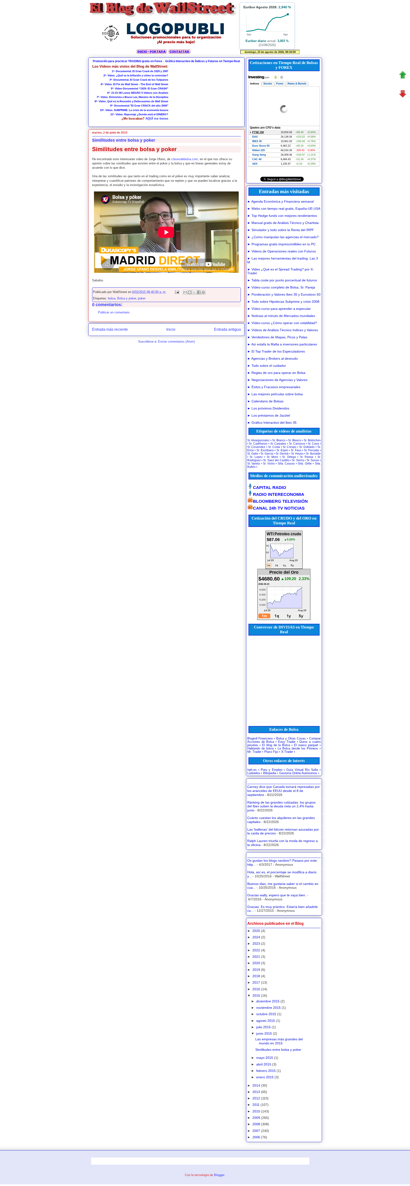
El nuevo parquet (306, 745)
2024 (256, 937)
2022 (256, 950)
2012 (256, 1098)
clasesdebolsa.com (184, 159)
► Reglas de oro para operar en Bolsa (276, 373)
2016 (256, 989)
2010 (256, 1111)
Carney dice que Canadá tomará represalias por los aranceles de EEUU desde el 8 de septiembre (283, 791)
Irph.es (252, 770)
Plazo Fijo (271, 751)
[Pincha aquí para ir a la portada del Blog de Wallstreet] (151, 53)
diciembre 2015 (268, 1001)
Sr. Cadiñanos (258, 443)
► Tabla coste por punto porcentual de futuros (282, 280)
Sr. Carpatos (278, 443)
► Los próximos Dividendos (268, 408)
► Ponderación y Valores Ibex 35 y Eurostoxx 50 (284, 294)
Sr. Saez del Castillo (276, 460)
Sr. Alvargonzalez (258, 440)
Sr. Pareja (306, 457)
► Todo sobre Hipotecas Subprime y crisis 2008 (283, 301)
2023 (256, 943)
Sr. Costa (274, 447)
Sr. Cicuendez (256, 447)
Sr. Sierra (298, 460)
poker (141, 298)
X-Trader (287, 751)
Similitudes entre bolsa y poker (278, 1049)
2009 (256, 1118)
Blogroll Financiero (260, 738)
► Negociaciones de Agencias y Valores (277, 380)
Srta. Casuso (286, 463)
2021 (256, 956)
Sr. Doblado (307, 447)
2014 (256, 1085)
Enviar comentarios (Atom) (176, 341)
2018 (256, 976)
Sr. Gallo (252, 453)
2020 (256, 963)
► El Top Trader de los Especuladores (276, 351)
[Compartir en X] (194, 292)
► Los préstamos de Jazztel (268, 415)
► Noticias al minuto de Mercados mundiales (281, 316)
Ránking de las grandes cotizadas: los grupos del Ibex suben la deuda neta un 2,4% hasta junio (281, 806)
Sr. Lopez (256, 457)
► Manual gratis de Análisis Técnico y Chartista (283, 223)
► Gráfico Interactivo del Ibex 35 (272, 422)
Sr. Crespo (290, 447)
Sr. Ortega (289, 457)
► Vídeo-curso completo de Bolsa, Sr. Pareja (281, 287)
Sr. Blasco (294, 440)
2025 (256, 931)
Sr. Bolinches (312, 440)
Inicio (170, 329)
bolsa (111, 298)
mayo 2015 (264, 1058)
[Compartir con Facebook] (198, 292)
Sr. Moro (272, 457)
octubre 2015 (266, 1014)
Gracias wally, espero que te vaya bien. (276, 895)
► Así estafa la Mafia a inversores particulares (282, 344)
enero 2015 (265, 1077)
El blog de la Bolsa (276, 745)
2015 (256, 995)
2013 (256, 1092)
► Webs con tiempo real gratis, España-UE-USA (283, 208)
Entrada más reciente (110, 329)
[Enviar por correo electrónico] (185, 292)
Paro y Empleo (271, 770)
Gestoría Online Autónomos (298, 773)
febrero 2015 (266, 1071)
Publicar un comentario (114, 312)
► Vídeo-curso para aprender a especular (279, 309)
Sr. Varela (253, 463)
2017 (256, 982)
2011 (256, 1105)
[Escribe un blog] (189, 292)
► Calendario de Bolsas (265, 401)
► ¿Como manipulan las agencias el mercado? (283, 237)
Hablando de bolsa (260, 748)
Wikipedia (269, 773)
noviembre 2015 (268, 1007)
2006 (256, 1137)
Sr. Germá (282, 453)
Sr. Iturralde (313, 453)
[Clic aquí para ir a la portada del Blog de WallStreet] (163, 17)
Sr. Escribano (265, 450)
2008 (256, 1124)
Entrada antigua (227, 329)
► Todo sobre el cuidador (266, 365)
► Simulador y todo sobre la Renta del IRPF (280, 230)
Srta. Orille (305, 463)
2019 (256, 970)
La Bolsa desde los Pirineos (298, 748)
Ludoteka (253, 773)
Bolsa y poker (126, 298)
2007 (256, 1131)
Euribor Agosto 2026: (267, 7)
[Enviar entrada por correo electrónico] (176, 292)
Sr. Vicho (269, 463)
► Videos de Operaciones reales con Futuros (281, 251)
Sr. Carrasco (297, 443)
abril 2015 (263, 1064)
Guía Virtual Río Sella (302, 770)
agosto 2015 (265, 1021)
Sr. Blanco (278, 440)
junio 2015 (264, 1033)
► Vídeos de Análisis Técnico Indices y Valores (282, 330)
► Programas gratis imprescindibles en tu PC (281, 244)
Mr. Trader (254, 751)
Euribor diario (256, 41)
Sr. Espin (282, 450)
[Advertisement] (204, 94)
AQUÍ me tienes (156, 118)
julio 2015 (263, 1027)
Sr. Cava (313, 443)
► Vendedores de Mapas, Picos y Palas (277, 337)
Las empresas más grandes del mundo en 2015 (279, 1041)
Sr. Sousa (313, 460)
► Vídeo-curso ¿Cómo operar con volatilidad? (282, 323)
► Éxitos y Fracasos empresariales (273, 387)
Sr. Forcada (311, 450)
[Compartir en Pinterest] (203, 292)
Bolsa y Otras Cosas (291, 738)
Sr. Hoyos (297, 453)
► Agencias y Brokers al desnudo (272, 358)
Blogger (219, 1175)
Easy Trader (286, 742)
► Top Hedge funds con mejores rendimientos (282, 216)
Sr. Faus (296, 450)
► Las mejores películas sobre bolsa (275, 394)
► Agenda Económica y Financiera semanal (280, 201)
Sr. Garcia (267, 453)
